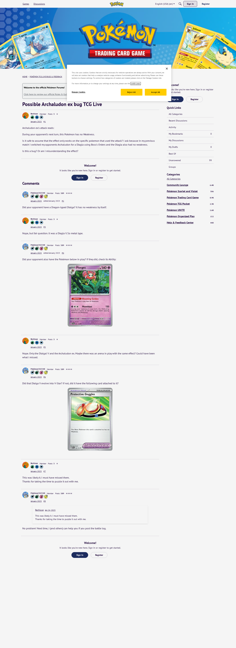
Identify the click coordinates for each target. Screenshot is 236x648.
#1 (45, 121)
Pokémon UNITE (190, 210)
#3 (45, 227)
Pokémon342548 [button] (38, 193)
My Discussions (176, 140)
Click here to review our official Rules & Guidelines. (49, 94)
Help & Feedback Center (190, 222)
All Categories (175, 114)
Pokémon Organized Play (190, 216)
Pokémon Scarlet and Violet (190, 191)
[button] (25, 115)
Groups (172, 166)
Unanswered (190, 160)
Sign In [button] (79, 177)
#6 (45, 377)
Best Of (172, 153)
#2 (63, 201)
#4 (63, 253)
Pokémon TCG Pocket (190, 203)
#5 (45, 347)
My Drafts (190, 147)
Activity (172, 127)
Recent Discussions (178, 120)
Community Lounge (190, 184)
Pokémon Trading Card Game (190, 197)
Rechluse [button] (34, 113)
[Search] (180, 4)
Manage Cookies (78, 92)
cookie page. (135, 83)
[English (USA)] (117, 3)
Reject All (131, 92)
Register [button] (99, 177)
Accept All (155, 92)
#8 (45, 501)
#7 (45, 471)
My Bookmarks (190, 133)
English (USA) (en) (164, 3)
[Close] (166, 68)
